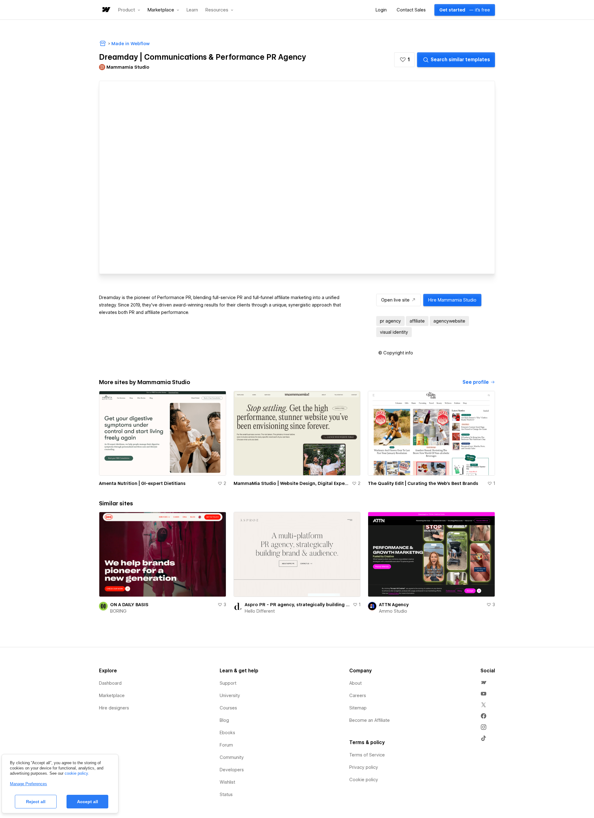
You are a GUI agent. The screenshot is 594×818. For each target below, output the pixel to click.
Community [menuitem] (232, 757)
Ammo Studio (393, 611)
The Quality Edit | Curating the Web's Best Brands (423, 483)
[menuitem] (483, 682)
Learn (192, 10)
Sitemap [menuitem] (358, 707)
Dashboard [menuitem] (110, 683)
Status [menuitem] (226, 794)
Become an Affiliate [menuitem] (369, 720)
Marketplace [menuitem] (112, 695)
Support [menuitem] (228, 683)
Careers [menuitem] (357, 695)
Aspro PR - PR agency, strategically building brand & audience (298, 604)
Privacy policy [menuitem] (363, 767)
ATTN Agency (394, 604)
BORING (118, 611)
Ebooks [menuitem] (227, 732)
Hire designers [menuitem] (114, 707)
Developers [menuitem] (232, 769)
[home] (106, 10)
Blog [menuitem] (224, 720)
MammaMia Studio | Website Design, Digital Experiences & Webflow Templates (292, 483)
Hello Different (260, 611)
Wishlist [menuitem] (227, 782)
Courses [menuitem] (228, 707)
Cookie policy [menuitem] (363, 779)
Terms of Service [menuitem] (367, 754)
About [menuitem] (355, 683)
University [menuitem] (230, 695)
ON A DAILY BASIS (129, 604)
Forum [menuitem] (226, 745)
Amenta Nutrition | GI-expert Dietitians (142, 483)
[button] (129, 10)
